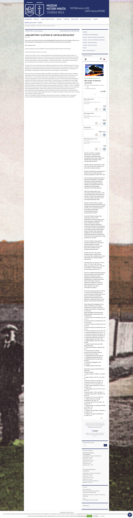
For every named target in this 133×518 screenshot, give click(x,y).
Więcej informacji (82, 516)
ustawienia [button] (102, 516)
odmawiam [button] (96, 516)
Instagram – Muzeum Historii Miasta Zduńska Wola (94, 39)
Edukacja (59, 19)
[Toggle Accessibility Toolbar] (130, 515)
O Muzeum (66, 19)
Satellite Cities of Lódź (30, 22)
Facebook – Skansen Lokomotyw (90, 42)
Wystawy (36, 19)
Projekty (95, 19)
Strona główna (28, 19)
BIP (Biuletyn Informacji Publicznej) (90, 34)
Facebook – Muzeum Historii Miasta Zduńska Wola (93, 37)
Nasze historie (75, 19)
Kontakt (40, 22)
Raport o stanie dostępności (89, 50)
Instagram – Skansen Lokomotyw (90, 45)
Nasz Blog (85, 32)
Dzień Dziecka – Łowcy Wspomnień (35, 30)
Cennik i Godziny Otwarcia (48, 19)
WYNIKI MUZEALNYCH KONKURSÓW (68, 30)
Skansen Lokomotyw (85, 19)
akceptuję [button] (89, 516)
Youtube (85, 47)
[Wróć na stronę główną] (66, 9)
